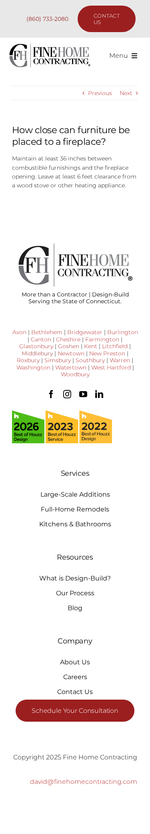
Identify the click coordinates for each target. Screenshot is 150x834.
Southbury (90, 360)
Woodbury (75, 374)
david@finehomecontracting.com (83, 781)
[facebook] (51, 394)
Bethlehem (46, 332)
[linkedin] (99, 394)
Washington (33, 367)
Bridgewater (84, 332)
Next (126, 93)
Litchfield (115, 346)
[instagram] (67, 394)
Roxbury (28, 360)
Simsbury (57, 360)
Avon (19, 332)
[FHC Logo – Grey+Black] (49, 46)
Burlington (122, 332)
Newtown (71, 353)
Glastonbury (36, 346)
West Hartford (111, 367)
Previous (100, 93)
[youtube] (83, 394)
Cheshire (68, 339)
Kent (90, 346)
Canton (41, 339)
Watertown (70, 367)
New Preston (107, 353)
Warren (120, 360)
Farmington (102, 339)
